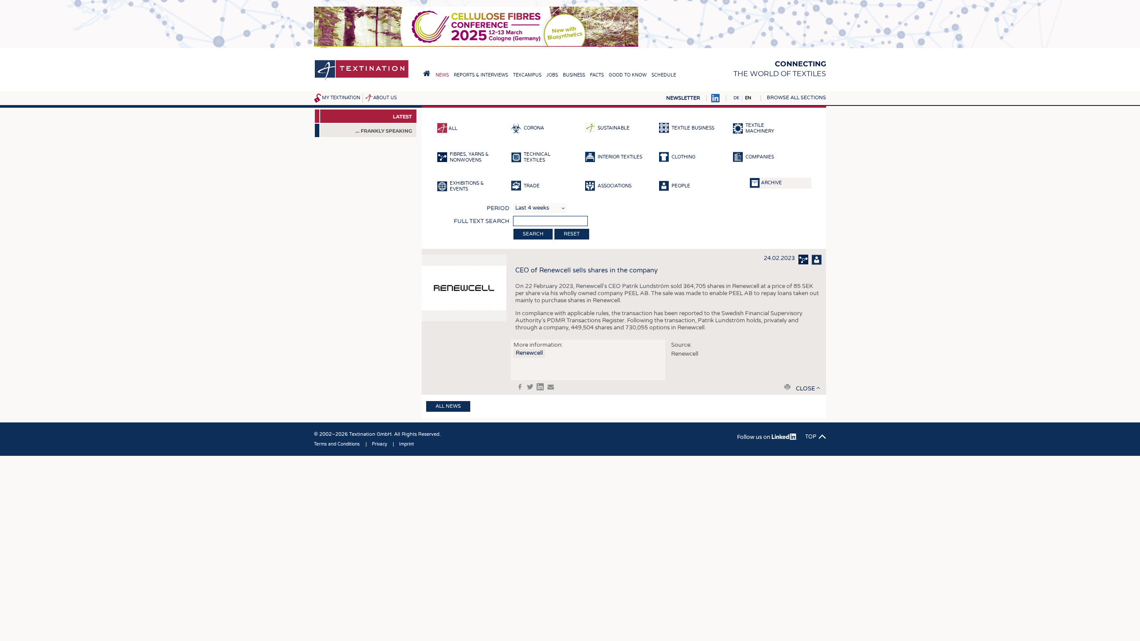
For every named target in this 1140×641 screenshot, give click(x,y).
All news (448, 406)
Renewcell (529, 353)
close (805, 388)
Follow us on (754, 437)
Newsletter (683, 98)
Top (810, 437)
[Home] (361, 79)
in (540, 386)
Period (498, 208)
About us (385, 98)
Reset (572, 234)
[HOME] (427, 73)
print (787, 386)
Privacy (379, 444)
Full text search (481, 221)
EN (748, 98)
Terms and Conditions (337, 444)
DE (736, 98)
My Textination (341, 98)
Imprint (406, 444)
